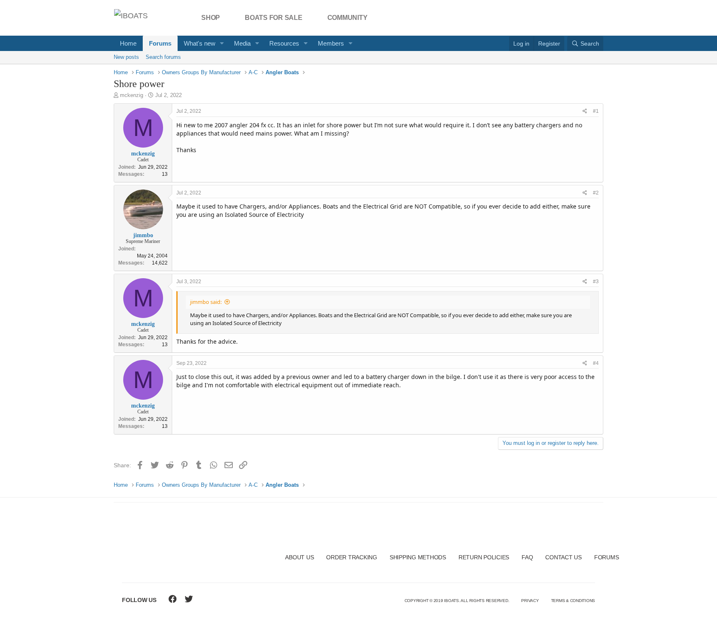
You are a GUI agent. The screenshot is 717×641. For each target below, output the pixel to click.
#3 (596, 281)
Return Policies (483, 557)
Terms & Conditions (573, 600)
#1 (596, 111)
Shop (210, 17)
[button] (222, 43)
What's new (199, 43)
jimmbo (143, 235)
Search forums (163, 57)
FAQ (527, 557)
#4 (596, 363)
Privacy (530, 600)
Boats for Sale (273, 17)
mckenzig (131, 95)
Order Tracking (351, 557)
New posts (126, 57)
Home (128, 43)
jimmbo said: (206, 302)
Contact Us (563, 557)
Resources (284, 43)
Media (242, 43)
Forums (160, 43)
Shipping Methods (418, 557)
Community (347, 17)
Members (331, 43)
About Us (299, 557)
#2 (596, 193)
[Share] (585, 111)
